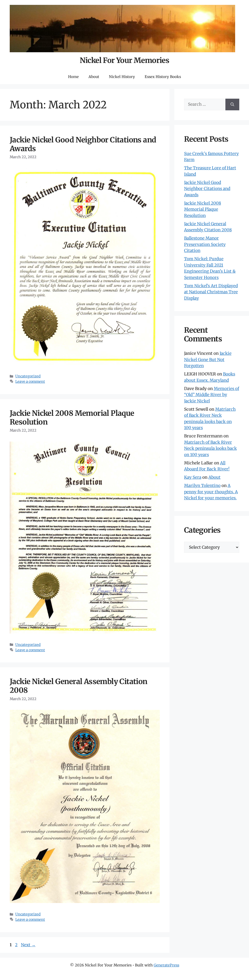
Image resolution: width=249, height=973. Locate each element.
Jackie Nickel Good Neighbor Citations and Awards (83, 144)
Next (28, 944)
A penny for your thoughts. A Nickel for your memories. (211, 492)
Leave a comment (30, 381)
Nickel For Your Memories (124, 60)
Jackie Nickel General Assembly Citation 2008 (78, 686)
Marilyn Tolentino (202, 485)
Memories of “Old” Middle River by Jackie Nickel (211, 395)
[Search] (232, 104)
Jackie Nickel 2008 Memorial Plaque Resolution (72, 417)
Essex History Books (163, 76)
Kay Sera (192, 477)
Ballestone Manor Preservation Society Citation (205, 244)
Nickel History (122, 76)
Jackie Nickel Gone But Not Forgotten (207, 359)
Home (73, 76)
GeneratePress (166, 965)
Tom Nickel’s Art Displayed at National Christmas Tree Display (211, 292)
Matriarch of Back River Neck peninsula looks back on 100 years (210, 448)
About (94, 76)
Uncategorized (28, 376)
